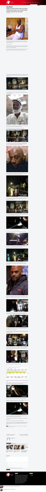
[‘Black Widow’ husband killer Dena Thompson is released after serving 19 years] (9, 447)
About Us (33, 2)
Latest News (25, 2)
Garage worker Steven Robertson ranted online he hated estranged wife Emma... (12, 486)
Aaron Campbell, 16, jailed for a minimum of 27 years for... (10, 489)
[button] (39, 2)
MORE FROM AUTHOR (13, 443)
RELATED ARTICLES (9, 443)
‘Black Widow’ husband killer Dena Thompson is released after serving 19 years (9, 451)
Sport (27, 2)
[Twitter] (32, 475)
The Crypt (30, 2)
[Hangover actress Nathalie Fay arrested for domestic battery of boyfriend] (17, 447)
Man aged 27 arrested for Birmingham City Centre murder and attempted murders (23, 434)
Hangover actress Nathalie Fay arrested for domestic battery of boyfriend (17, 451)
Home (22, 2)
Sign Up (35, 2)
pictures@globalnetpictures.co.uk (18, 483)
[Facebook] (30, 475)
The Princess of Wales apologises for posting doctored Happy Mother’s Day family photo (24, 451)
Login (37, 2)
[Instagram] (31, 475)
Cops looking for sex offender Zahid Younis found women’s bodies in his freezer (10, 434)
